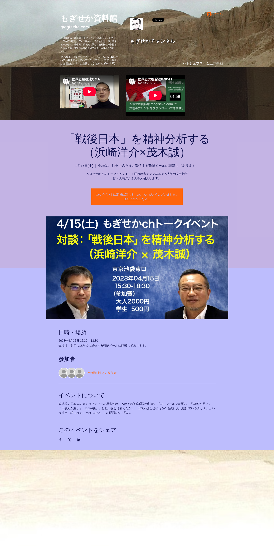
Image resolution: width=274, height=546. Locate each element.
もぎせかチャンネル (152, 41)
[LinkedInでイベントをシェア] (78, 439)
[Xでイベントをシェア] (69, 439)
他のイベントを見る (137, 199)
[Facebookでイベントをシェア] (60, 439)
